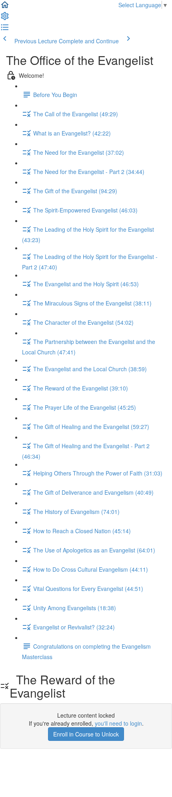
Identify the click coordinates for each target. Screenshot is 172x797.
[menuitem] (5, 18)
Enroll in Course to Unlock (86, 734)
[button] (5, 7)
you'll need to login (118, 723)
